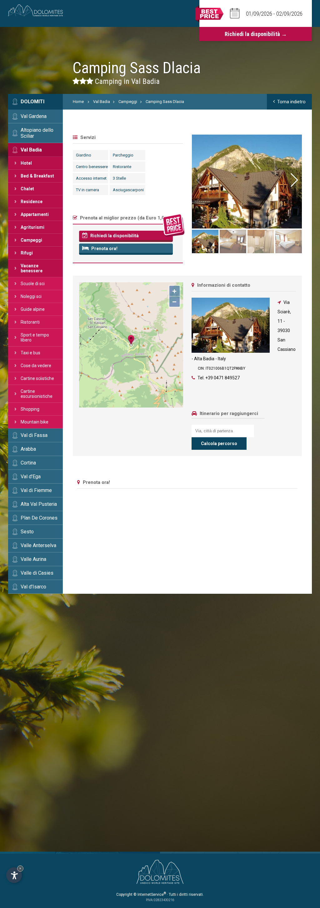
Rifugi (27, 252)
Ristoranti (30, 322)
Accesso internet (91, 178)
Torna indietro (291, 102)
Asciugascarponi (128, 189)
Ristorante (122, 166)
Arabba (28, 449)
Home (78, 101)
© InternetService (149, 894)
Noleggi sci (31, 296)
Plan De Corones (39, 518)
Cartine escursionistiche (36, 394)
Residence (31, 201)
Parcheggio (123, 155)
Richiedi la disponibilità (114, 235)
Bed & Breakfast (37, 175)
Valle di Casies (37, 573)
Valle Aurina (33, 559)
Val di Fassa (34, 435)
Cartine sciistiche (37, 378)
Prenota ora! (104, 248)
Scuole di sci (33, 283)
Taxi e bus (30, 352)
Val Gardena (34, 116)
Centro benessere (92, 166)
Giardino (83, 155)
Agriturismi (32, 227)
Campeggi (31, 240)
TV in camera (87, 189)
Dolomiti (32, 102)
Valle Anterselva (38, 545)
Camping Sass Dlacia (165, 101)
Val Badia (31, 150)
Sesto (27, 532)
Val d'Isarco (33, 587)
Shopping (30, 409)
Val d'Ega (31, 477)
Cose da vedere (36, 365)
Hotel (26, 163)
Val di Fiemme (36, 490)
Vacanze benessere (31, 268)
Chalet (27, 188)
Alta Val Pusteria (39, 504)
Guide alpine (33, 309)
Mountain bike (34, 421)
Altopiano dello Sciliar (37, 133)
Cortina (28, 463)
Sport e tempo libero (35, 337)
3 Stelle (119, 178)
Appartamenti (35, 214)
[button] (294, 180)
